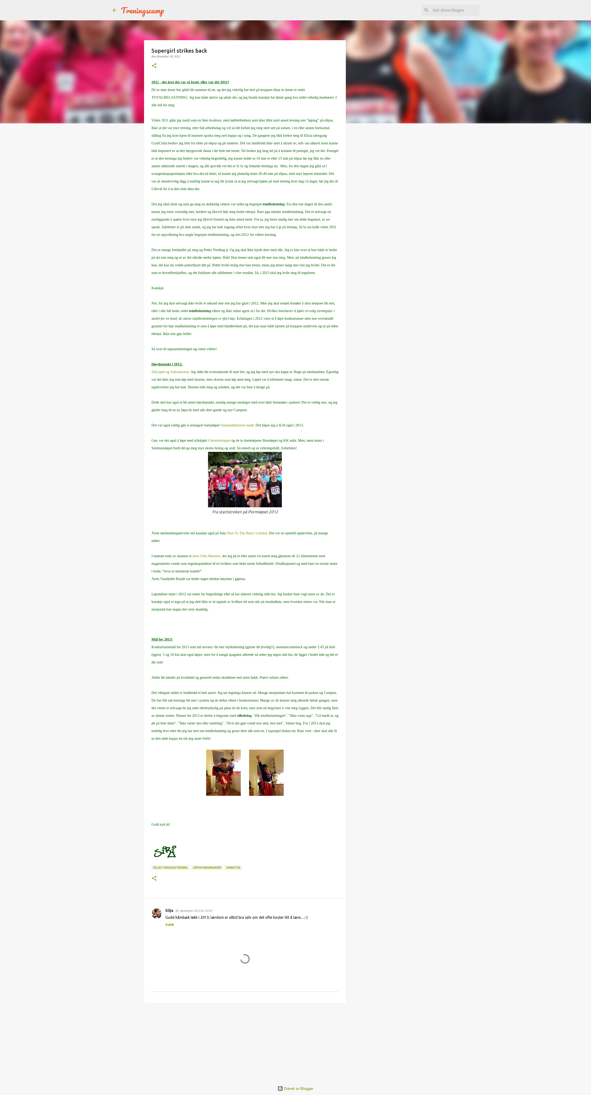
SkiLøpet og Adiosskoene (170, 372)
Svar (169, 925)
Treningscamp (142, 10)
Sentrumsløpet (220, 440)
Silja (169, 910)
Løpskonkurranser (207, 867)
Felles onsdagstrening (170, 867)
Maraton (233, 867)
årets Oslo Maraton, (207, 556)
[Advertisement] (245, 1042)
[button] (154, 66)
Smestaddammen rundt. (237, 425)
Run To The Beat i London (247, 533)
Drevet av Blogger (298, 1088)
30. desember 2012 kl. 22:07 (193, 910)
